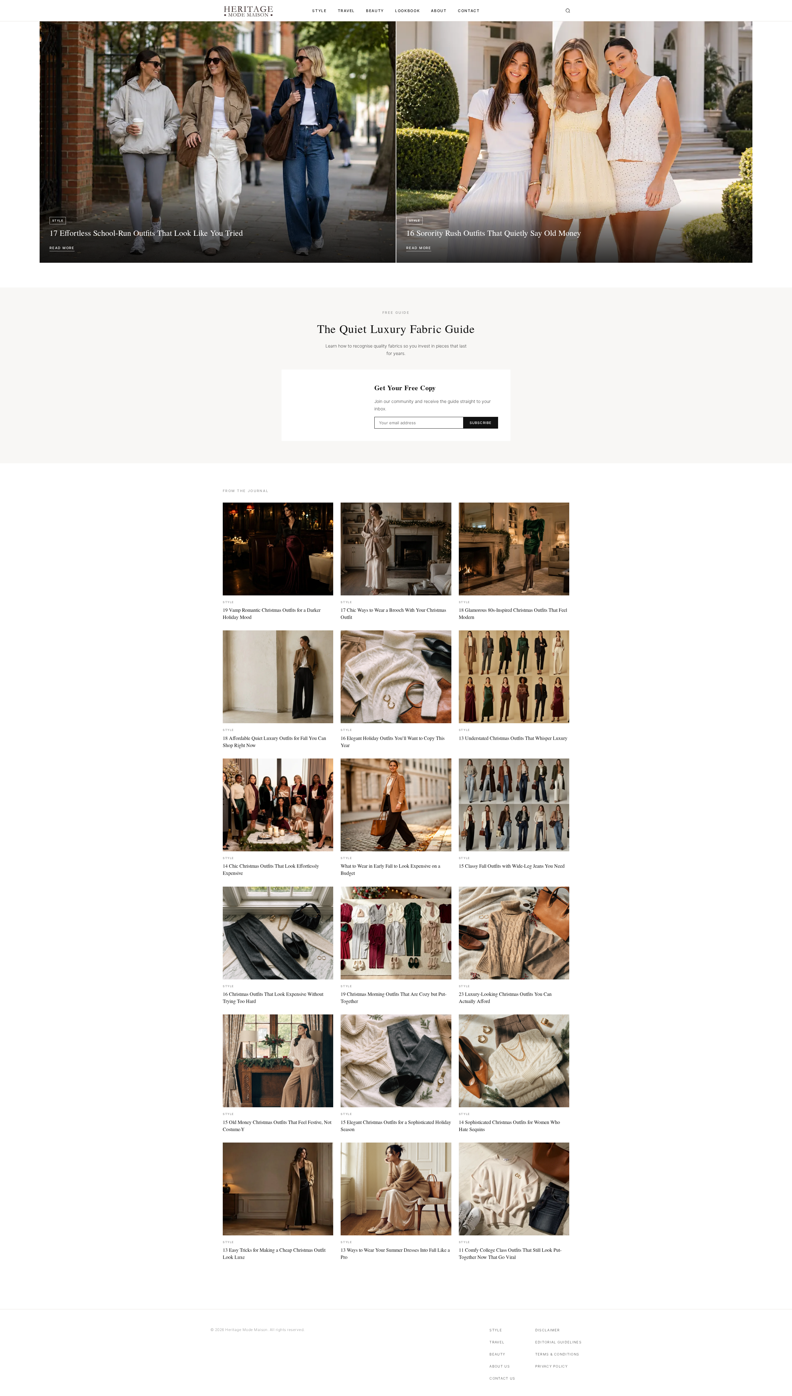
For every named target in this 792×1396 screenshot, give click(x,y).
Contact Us (502, 1378)
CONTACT (469, 10)
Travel (346, 10)
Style (319, 10)
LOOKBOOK (407, 10)
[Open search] (568, 11)
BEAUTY (497, 1354)
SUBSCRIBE (481, 423)
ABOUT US (499, 1366)
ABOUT (438, 10)
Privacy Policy (551, 1366)
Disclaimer (547, 1330)
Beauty (375, 10)
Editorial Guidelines (558, 1342)
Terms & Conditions (557, 1354)
